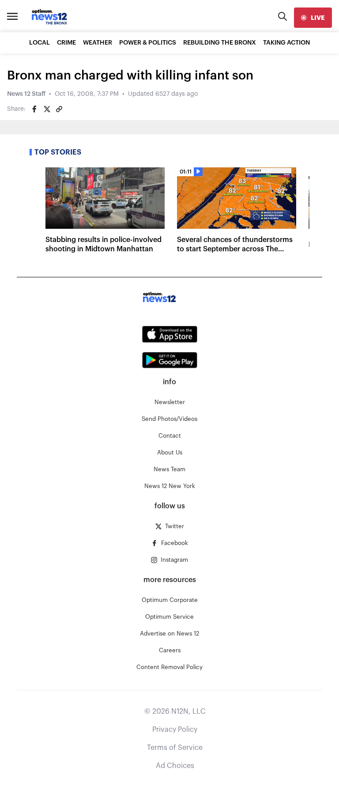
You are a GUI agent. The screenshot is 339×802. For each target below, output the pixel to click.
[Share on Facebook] (34, 109)
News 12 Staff (26, 94)
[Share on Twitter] (46, 109)
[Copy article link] (59, 109)
